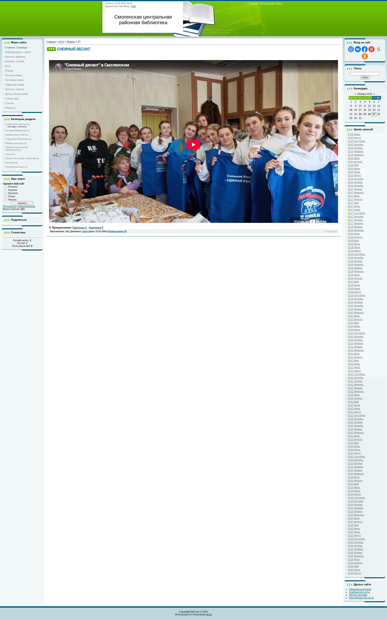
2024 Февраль (356, 473)
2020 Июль (354, 329)
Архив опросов (26, 206)
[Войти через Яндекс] (371, 49)
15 (351, 110)
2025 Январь (355, 511)
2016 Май (353, 165)
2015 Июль (354, 134)
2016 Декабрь (355, 185)
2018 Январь (355, 226)
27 (374, 114)
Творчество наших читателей (20, 158)
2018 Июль (354, 247)
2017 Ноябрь (355, 220)
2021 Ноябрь (355, 381)
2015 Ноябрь (355, 148)
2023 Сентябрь (356, 456)
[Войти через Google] (378, 49)
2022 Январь (355, 388)
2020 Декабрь (355, 343)
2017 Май (353, 202)
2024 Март (354, 477)
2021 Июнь (354, 364)
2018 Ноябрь (355, 261)
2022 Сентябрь (356, 415)
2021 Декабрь (355, 384)
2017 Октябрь (355, 216)
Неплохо (13, 193)
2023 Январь (355, 429)
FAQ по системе (358, 595)
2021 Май (353, 360)
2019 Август (354, 292)
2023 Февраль (356, 432)
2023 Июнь (354, 446)
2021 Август (354, 370)
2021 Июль (354, 367)
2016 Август (354, 175)
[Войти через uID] (351, 49)
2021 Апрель (355, 357)
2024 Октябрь (355, 501)
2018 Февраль (356, 230)
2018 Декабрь (355, 264)
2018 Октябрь (355, 257)
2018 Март (354, 233)
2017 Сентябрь (356, 213)
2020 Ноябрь (355, 340)
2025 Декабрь (355, 549)
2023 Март (354, 436)
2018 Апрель (355, 237)
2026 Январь (355, 552)
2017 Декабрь (355, 223)
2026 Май (353, 566)
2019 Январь (355, 268)
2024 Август (354, 494)
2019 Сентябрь (356, 295)
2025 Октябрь (355, 542)
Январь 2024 (365, 94)
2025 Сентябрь (356, 539)
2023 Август (354, 453)
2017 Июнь (354, 206)
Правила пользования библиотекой (16, 148)
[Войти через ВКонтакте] (358, 49)
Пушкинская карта (14, 167)
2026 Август (354, 573)
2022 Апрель (355, 398)
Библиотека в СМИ (15, 135)
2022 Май (353, 401)
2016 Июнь (354, 168)
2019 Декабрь (355, 305)
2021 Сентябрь (356, 374)
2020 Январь (355, 309)
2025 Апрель (355, 521)
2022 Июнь (354, 405)
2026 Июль (354, 569)
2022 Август (354, 412)
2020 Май (353, 322)
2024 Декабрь (355, 508)
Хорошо (12, 190)
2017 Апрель (355, 199)
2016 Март (354, 158)
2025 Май (353, 525)
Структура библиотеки (16, 139)
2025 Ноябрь (355, 545)
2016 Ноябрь (355, 182)
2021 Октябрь (355, 377)
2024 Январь (355, 470)
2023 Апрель (355, 439)
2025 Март (354, 518)
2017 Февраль (356, 192)
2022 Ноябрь (355, 422)
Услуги (8, 154)
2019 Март (354, 274)
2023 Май (353, 443)
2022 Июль (354, 408)
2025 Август (354, 535)
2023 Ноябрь (355, 463)
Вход (279, 3)
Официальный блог (360, 589)
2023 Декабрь (355, 467)
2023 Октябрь (355, 460)
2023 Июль (354, 449)
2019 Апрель (355, 278)
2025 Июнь (354, 528)
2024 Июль (354, 491)
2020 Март (354, 316)
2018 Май (353, 240)
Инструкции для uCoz (361, 597)
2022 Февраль (356, 391)
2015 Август (354, 137)
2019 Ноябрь (355, 302)
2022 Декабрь (355, 425)
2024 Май (353, 484)
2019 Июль (354, 288)
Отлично (13, 186)
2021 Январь (355, 346)
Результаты (9, 206)
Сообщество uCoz (359, 592)
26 (369, 114)
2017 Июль (354, 209)
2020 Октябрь (355, 336)
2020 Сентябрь (356, 333)
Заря (84, 231)
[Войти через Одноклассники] (365, 56)
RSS (133, 6)
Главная (253, 3)
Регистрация (267, 3)
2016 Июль (354, 172)
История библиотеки (15, 130)
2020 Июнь (354, 326)
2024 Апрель (355, 480)
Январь (71, 41)
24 (360, 114)
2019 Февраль (356, 271)
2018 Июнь (354, 244)
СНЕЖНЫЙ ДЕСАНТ (73, 49)
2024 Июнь (354, 487)
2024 (61, 41)
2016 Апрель (355, 161)
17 (360, 110)
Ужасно (12, 199)
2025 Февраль (356, 515)
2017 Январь (355, 189)
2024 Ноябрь (355, 504)
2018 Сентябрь (356, 254)
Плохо (11, 196)
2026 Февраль (356, 556)
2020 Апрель (355, 319)
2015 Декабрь (355, 151)
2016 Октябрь (355, 178)
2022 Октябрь (355, 419)
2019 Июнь (354, 285)
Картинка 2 (96, 227)
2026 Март (354, 559)
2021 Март (354, 353)
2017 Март (354, 196)
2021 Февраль (356, 350)
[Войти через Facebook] (365, 49)
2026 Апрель (355, 563)
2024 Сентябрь (356, 497)
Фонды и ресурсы (14, 143)
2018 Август (354, 250)
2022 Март (354, 395)
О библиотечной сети (16, 124)
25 (364, 114)
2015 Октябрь (355, 144)
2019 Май (353, 281)
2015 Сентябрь (356, 141)
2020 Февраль (356, 312)
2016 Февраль (356, 154)
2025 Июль (354, 532)
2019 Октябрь (355, 298)
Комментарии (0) (117, 231)
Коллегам (10, 162)
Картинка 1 (80, 227)
